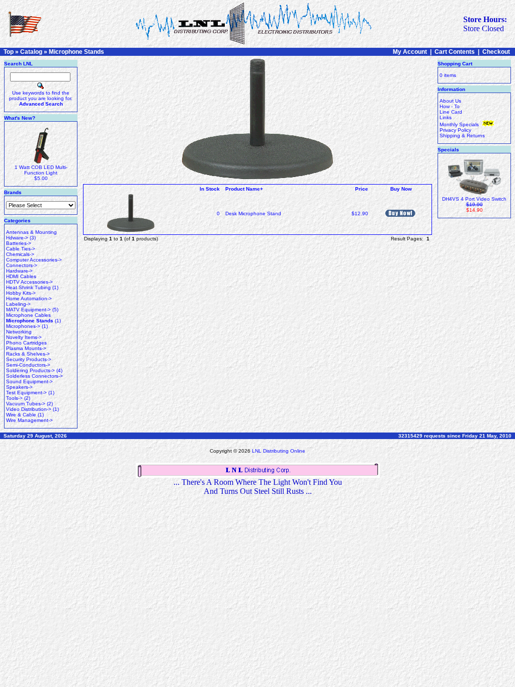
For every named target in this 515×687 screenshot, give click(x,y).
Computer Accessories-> (34, 260)
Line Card (451, 112)
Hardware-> (19, 271)
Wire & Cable (21, 414)
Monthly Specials (460, 124)
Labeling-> (18, 304)
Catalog (31, 51)
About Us (450, 101)
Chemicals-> (20, 254)
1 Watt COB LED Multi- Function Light (41, 170)
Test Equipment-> (26, 392)
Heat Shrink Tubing (28, 287)
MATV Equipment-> (28, 309)
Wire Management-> (29, 420)
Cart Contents (455, 51)
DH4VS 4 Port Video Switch (474, 199)
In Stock (210, 189)
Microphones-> (23, 326)
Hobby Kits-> (21, 293)
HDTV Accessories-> (29, 282)
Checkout (496, 51)
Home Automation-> (29, 298)
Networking (19, 331)
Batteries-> (18, 243)
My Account (410, 51)
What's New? (19, 118)
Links (446, 117)
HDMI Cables (21, 276)
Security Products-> (28, 359)
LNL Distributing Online (278, 451)
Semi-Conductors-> (28, 365)
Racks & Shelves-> (28, 354)
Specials (448, 149)
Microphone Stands (76, 51)
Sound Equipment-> (29, 381)
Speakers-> (19, 387)
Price (361, 189)
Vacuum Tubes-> (25, 403)
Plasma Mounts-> (26, 348)
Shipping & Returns (462, 135)
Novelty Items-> (24, 337)
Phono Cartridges (26, 343)
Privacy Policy (455, 130)
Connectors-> (21, 265)
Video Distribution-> (28, 409)
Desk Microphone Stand (253, 213)
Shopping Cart (455, 63)
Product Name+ (244, 189)
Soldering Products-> (30, 370)
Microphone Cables (28, 315)
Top (9, 51)
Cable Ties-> (20, 248)
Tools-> (14, 398)
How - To (450, 106)
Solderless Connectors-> (34, 376)
